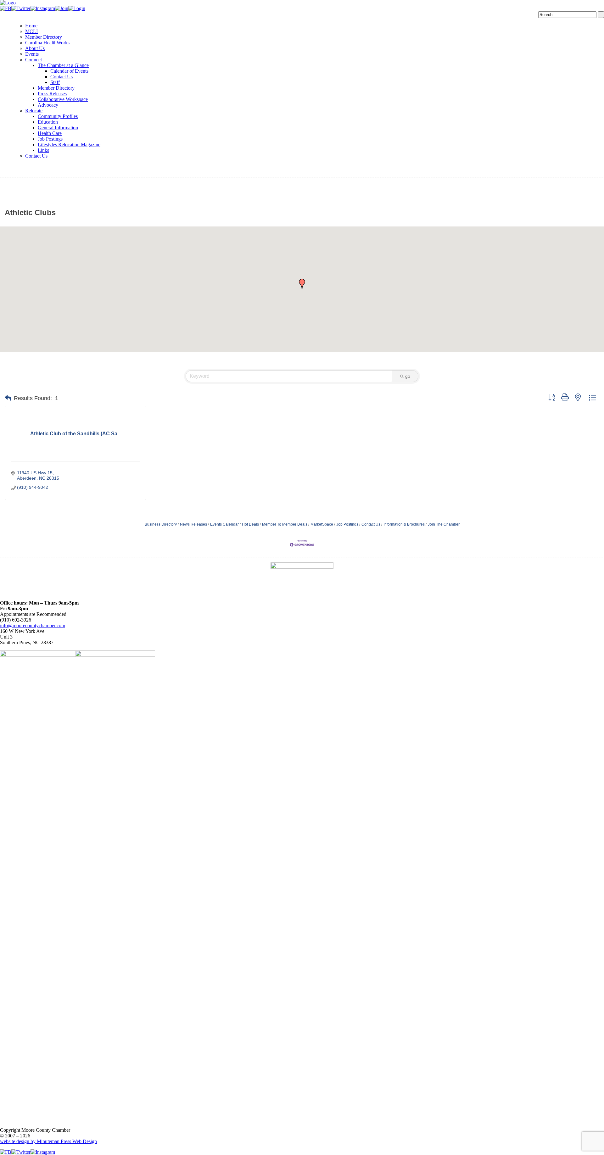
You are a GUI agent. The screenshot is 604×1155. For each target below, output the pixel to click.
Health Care (50, 133)
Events (32, 54)
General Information (58, 127)
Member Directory (43, 37)
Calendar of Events (69, 71)
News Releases (193, 524)
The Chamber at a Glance (63, 65)
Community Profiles (58, 116)
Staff (55, 82)
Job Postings (50, 139)
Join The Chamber (444, 524)
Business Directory (161, 524)
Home (31, 25)
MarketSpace (321, 524)
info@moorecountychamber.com (32, 625)
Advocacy (48, 105)
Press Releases (52, 93)
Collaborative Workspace (63, 99)
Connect (33, 59)
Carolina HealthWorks (47, 42)
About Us (35, 48)
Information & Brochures (404, 524)
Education (48, 122)
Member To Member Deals (284, 524)
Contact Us (61, 76)
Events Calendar (224, 524)
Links (43, 150)
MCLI (31, 31)
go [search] (407, 376)
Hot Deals (250, 524)
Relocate (33, 110)
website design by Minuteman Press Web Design (48, 1141)
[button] (302, 284)
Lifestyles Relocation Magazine (69, 144)
